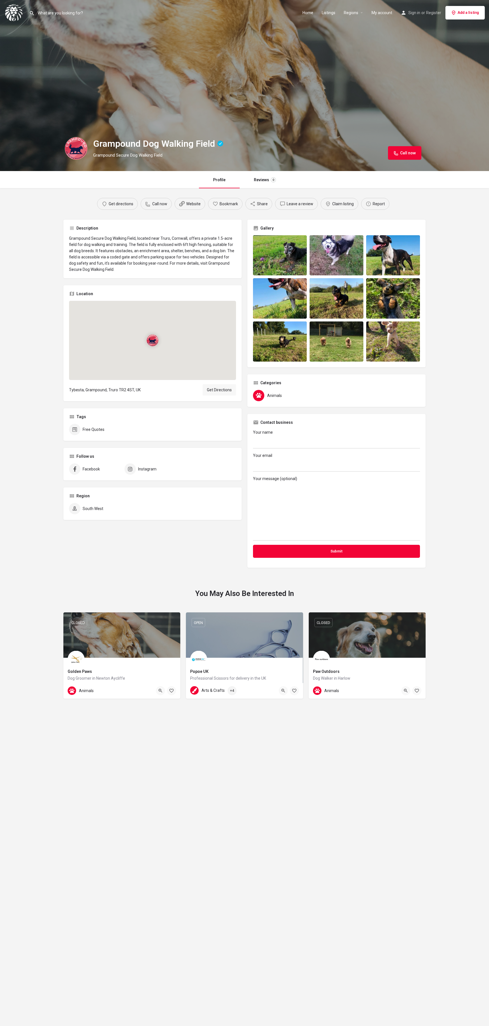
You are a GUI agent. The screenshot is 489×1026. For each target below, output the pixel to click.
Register (433, 12)
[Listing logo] (76, 148)
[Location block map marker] (152, 340)
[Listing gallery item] (280, 255)
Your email (262, 455)
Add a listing (468, 12)
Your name (263, 432)
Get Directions (219, 390)
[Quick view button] (160, 690)
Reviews (264, 180)
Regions (351, 12)
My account (382, 12)
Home (308, 12)
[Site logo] (14, 12)
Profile (219, 180)
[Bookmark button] (171, 690)
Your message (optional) (275, 478)
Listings (328, 12)
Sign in (414, 12)
